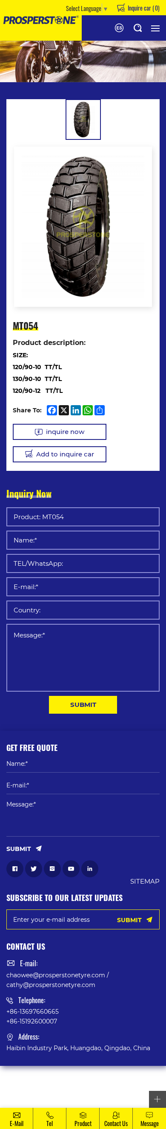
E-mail (16, 1123)
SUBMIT (83, 704)
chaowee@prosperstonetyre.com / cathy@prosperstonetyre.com (57, 979)
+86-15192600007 (31, 1021)
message (149, 1123)
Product (83, 1123)
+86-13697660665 (32, 1011)
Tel (49, 1123)
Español (119, 28)
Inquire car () (143, 7)
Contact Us (116, 1123)
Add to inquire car (65, 454)
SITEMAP (145, 881)
